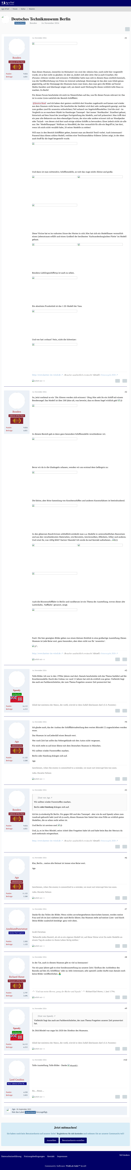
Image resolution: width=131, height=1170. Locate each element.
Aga (13, 1109)
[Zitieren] (124, 381)
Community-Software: (65, 1165)
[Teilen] (127, 29)
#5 (126, 790)
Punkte (8, 74)
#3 (126, 670)
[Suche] (114, 3)
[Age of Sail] (8, 3)
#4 (126, 721)
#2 (126, 391)
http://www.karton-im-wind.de (46, 374)
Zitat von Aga (44, 797)
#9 (126, 1008)
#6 (126, 857)
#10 (125, 1059)
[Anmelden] (121, 3)
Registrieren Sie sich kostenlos (70, 1133)
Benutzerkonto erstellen (73, 1140)
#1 (126, 37)
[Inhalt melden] (117, 381)
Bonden (33, 23)
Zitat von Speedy (45, 1016)
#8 (126, 957)
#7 (126, 909)
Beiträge (9, 77)
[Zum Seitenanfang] (127, 1166)
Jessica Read (40, 103)
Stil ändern (124, 1155)
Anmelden (51, 1140)
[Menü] (127, 3)
